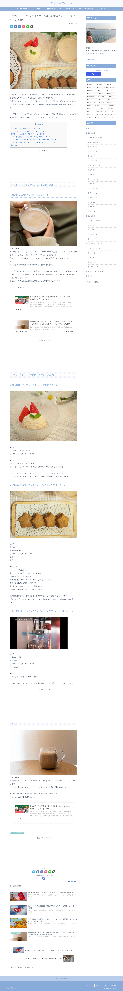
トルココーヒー (95, 220)
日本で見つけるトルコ (95, 243)
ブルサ (92, 207)
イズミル (92, 170)
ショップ (92, 253)
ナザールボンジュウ (96, 137)
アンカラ (92, 156)
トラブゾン (93, 197)
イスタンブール (95, 165)
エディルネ (93, 174)
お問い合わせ (89, 985)
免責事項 (113, 985)
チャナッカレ (94, 193)
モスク (92, 257)
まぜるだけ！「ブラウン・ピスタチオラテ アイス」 (32, 137)
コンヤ (92, 184)
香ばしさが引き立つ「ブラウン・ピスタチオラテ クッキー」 (35, 139)
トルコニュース (93, 267)
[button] (114, 282)
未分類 (90, 276)
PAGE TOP (62, 978)
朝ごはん (92, 225)
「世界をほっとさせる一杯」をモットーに (29, 131)
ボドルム (92, 211)
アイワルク (93, 147)
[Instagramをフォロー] (43, 878)
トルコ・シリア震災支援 (17, 832)
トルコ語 (91, 128)
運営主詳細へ (90, 59)
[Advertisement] (43, 164)
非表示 (40, 124)
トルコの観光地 (93, 142)
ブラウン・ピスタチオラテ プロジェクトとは (27, 128)
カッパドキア (94, 179)
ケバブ (92, 230)
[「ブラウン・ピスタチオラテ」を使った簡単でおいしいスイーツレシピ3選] (19, 26)
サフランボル (94, 188)
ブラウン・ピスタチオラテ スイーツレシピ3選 (27, 134)
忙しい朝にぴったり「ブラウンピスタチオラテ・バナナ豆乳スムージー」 (39, 142)
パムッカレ (93, 202)
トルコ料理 (91, 216)
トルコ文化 (91, 133)
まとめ (14, 145)
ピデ (91, 239)
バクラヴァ (93, 234)
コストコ (92, 262)
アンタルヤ (93, 160)
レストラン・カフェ (96, 248)
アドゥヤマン (94, 151)
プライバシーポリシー (102, 985)
